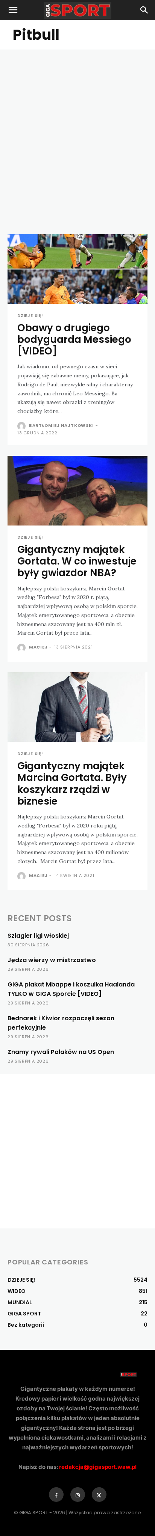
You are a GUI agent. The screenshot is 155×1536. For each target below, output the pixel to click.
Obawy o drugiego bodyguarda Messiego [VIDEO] (74, 339)
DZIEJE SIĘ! (30, 316)
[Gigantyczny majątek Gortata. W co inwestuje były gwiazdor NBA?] (77, 491)
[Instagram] (77, 1494)
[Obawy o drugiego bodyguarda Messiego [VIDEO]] (77, 269)
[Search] (144, 10)
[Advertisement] (77, 130)
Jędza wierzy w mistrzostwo (52, 960)
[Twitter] (99, 1494)
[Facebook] (56, 1494)
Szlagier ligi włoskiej (38, 935)
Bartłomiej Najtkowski (61, 425)
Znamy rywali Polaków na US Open (61, 1052)
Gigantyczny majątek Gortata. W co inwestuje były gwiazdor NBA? (77, 561)
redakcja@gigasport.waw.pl (98, 1466)
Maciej (38, 647)
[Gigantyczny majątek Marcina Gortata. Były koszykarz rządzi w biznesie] (77, 707)
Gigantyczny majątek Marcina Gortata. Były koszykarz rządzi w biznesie (72, 783)
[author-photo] (22, 426)
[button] (13, 10)
